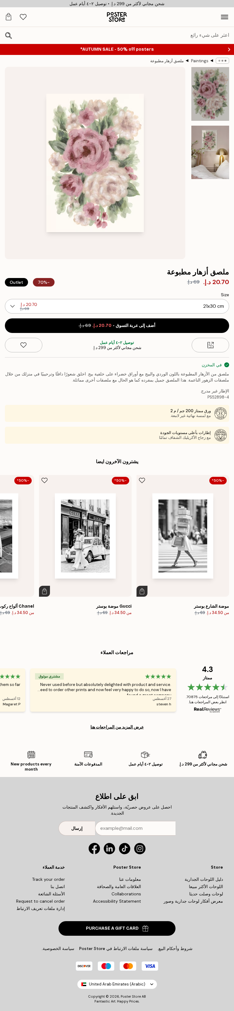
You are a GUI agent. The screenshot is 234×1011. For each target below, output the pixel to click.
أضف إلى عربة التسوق (117, 325)
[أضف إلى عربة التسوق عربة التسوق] (141, 591)
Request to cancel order (40, 901)
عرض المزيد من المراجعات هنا (117, 727)
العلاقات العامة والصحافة (119, 886)
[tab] (23, 17)
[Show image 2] (210, 152)
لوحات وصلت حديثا (206, 894)
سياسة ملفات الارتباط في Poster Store (116, 948)
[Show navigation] (225, 17)
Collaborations (126, 894)
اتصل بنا (58, 886)
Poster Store (131, 996)
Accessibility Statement (117, 901)
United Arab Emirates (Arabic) (117, 984)
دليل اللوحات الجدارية (204, 879)
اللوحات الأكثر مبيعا (206, 886)
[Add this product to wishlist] (23, 345)
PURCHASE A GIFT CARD (112, 928)
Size (225, 294)
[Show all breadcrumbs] (222, 61)
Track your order (48, 879)
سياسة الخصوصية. (58, 948)
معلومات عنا (130, 879)
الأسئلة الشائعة (51, 894)
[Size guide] (210, 345)
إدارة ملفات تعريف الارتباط (40, 908)
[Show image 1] (210, 94)
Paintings (199, 60)
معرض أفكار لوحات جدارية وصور (193, 901)
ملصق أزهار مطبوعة (167, 60)
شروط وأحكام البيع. (175, 948)
